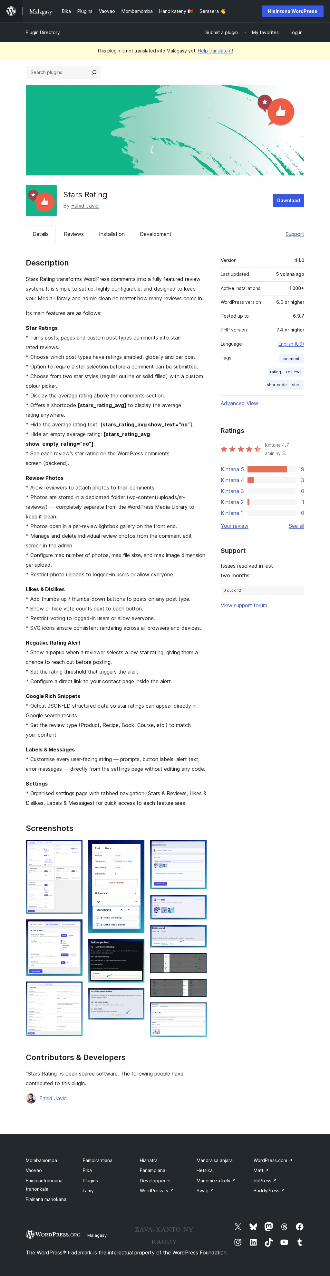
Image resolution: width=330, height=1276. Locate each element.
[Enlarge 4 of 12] (136, 848)
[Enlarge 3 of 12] (74, 990)
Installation (112, 234)
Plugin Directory (43, 32)
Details (41, 234)
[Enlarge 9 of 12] (198, 933)
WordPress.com (273, 1160)
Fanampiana (152, 1170)
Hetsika (205, 1170)
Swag (205, 1190)
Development (155, 234)
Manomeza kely (216, 1180)
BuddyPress (269, 1190)
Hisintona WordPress (292, 11)
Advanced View (239, 403)
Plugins (90, 1180)
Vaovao (34, 1170)
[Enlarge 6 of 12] (136, 996)
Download (288, 200)
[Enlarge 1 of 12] (74, 848)
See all (296, 526)
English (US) (291, 344)
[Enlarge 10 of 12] (198, 961)
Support (295, 234)
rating (275, 371)
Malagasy (97, 1235)
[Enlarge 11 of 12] (198, 987)
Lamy (88, 1190)
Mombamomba (41, 1160)
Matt (261, 1170)
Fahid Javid (85, 205)
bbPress (265, 1180)
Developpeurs (155, 1180)
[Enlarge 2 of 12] (74, 928)
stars (297, 384)
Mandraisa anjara (215, 1160)
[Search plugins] (94, 72)
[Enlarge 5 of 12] (136, 947)
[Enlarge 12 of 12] (198, 1011)
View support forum (244, 605)
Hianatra (149, 1160)
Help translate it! (215, 50)
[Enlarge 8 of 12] (198, 903)
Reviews (74, 234)
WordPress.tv (157, 1190)
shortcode (277, 384)
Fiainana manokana (46, 1199)
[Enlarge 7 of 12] (198, 848)
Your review (234, 526)
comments (291, 358)
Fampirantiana (97, 1160)
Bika (87, 1170)
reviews (294, 371)
